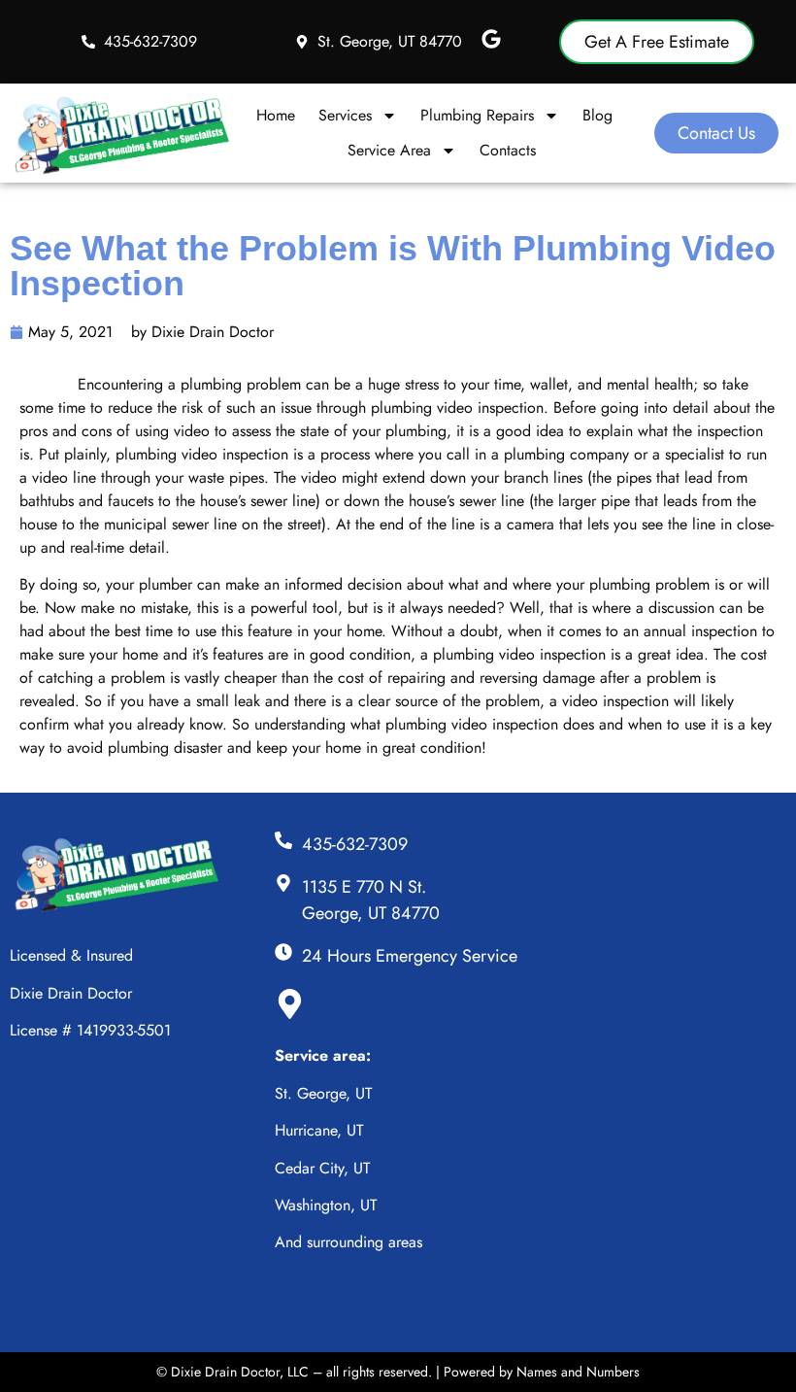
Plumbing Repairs (477, 115)
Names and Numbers (578, 1371)
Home (275, 115)
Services (345, 115)
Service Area (389, 150)
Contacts (508, 150)
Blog (597, 115)
